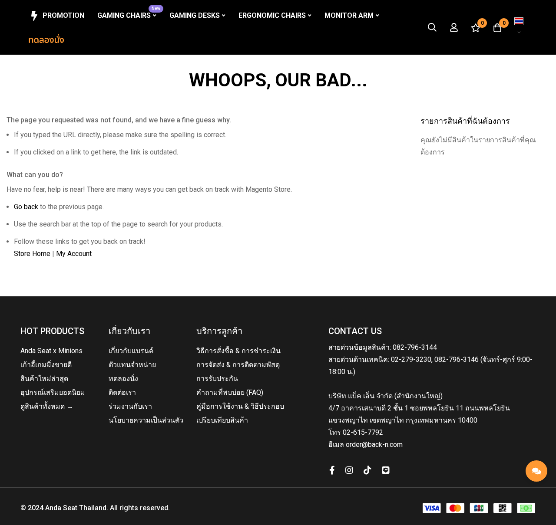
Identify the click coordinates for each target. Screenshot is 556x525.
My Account (74, 253)
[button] (519, 27)
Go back (26, 207)
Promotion (63, 15)
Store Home (32, 253)
